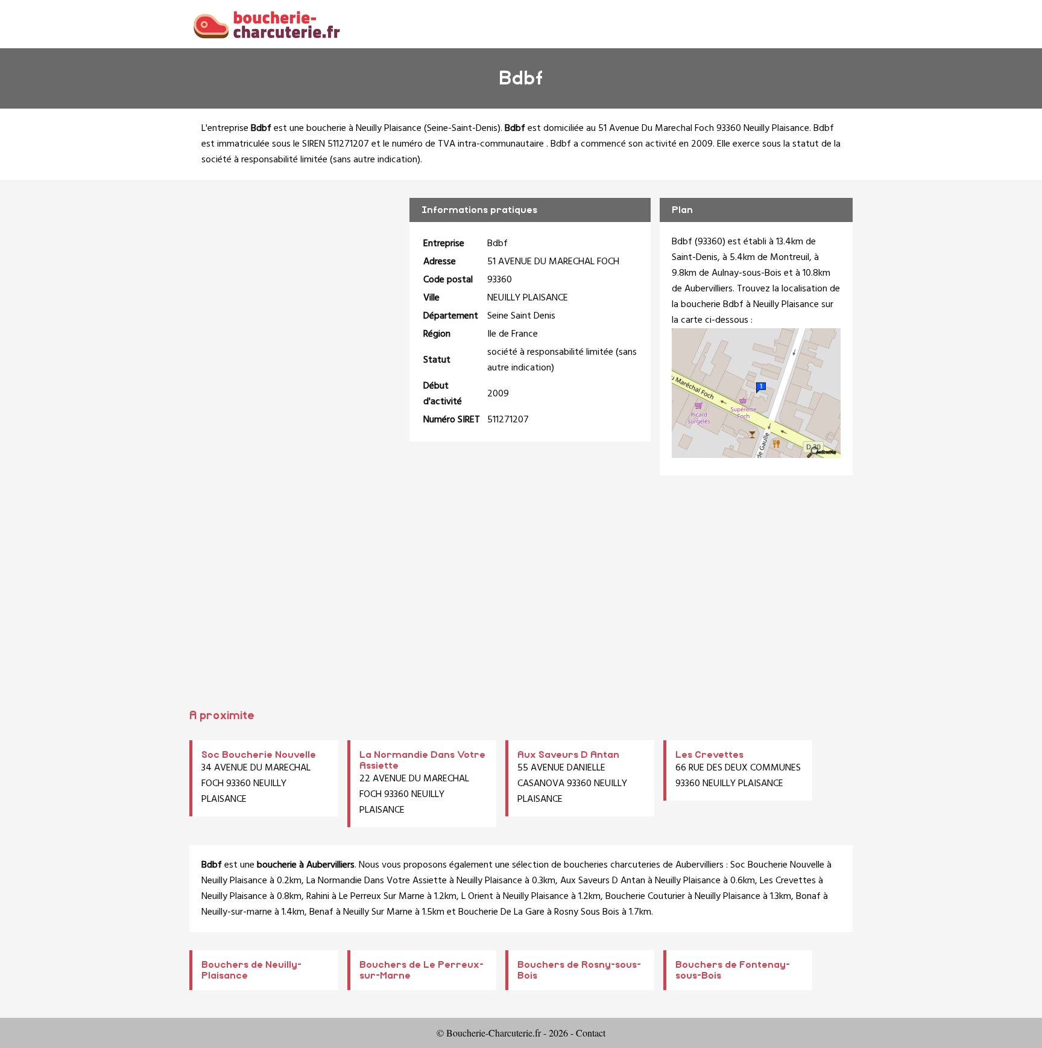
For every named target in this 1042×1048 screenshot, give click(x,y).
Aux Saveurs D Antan (568, 755)
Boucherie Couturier (645, 896)
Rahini (317, 896)
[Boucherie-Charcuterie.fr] (266, 23)
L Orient (477, 896)
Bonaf (808, 896)
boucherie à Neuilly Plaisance (364, 128)
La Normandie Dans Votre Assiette (376, 881)
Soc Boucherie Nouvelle (258, 755)
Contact (590, 1032)
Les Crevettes (709, 755)
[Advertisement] (521, 596)
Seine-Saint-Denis (462, 128)
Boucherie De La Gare (501, 912)
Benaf (321, 912)
